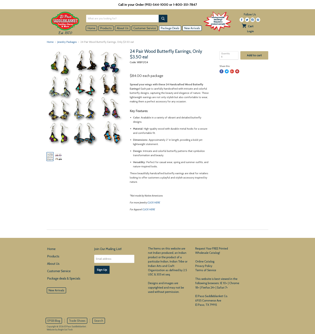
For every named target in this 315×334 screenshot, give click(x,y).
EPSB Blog (53, 321)
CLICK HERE (153, 202)
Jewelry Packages (67, 41)
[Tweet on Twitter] (227, 71)
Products (106, 28)
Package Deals (170, 28)
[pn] (258, 20)
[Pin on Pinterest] (237, 71)
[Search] (163, 18)
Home (91, 28)
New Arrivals (192, 28)
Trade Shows (77, 321)
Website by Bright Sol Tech (60, 329)
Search (98, 321)
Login (250, 31)
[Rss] (252, 20)
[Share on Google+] (232, 71)
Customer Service (144, 28)
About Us (122, 28)
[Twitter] (247, 20)
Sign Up (102, 269)
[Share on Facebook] (221, 71)
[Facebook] (242, 20)
